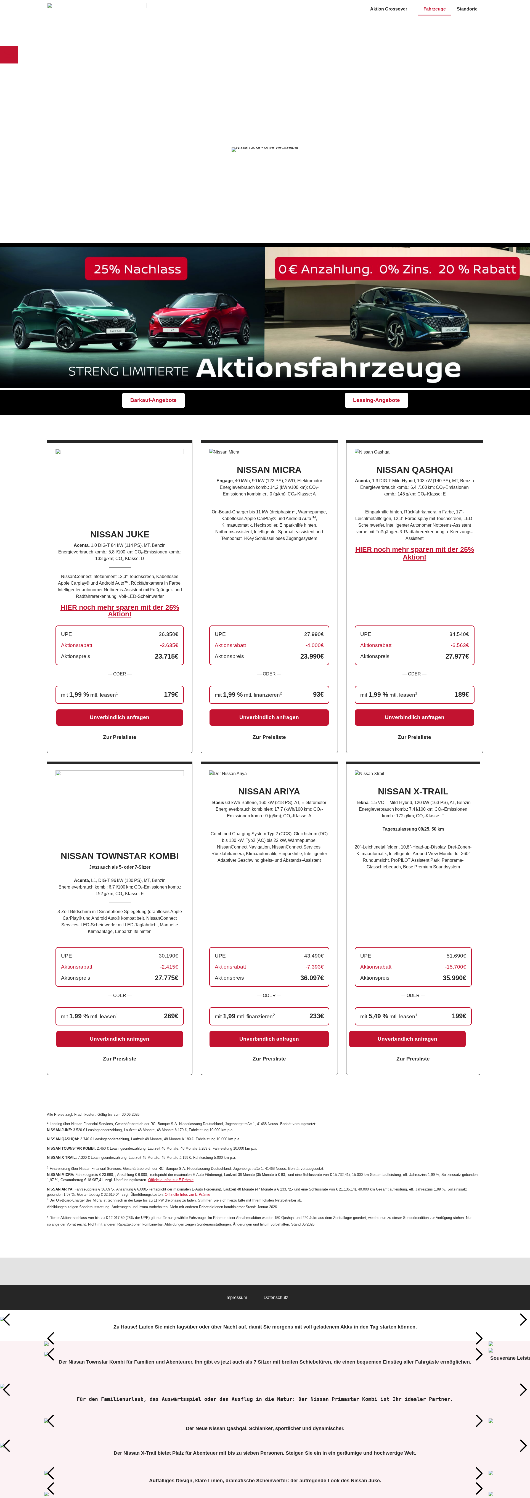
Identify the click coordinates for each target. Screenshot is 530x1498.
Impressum (236, 1297)
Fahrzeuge (434, 9)
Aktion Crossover (388, 9)
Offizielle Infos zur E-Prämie (171, 1180)
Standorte (467, 9)
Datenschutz (276, 1297)
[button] (6, 1320)
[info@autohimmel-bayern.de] (9, 54)
